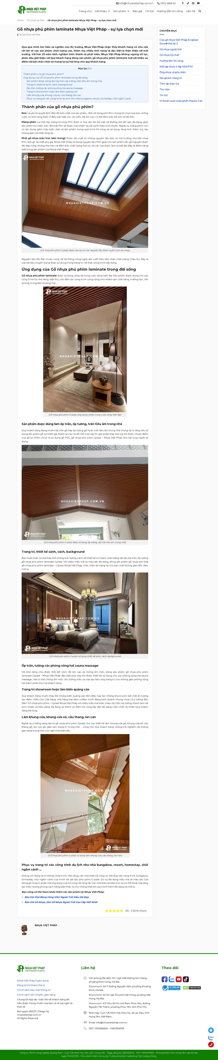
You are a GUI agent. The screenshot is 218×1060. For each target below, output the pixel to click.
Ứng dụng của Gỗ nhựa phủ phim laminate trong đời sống (55, 77)
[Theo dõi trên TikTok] (188, 3)
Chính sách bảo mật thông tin (34, 990)
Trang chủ (85, 11)
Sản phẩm (119, 11)
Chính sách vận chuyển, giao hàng (36, 994)
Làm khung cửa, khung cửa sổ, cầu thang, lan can (54, 95)
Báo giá (137, 11)
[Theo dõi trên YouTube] (198, 3)
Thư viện (165, 89)
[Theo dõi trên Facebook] (183, 3)
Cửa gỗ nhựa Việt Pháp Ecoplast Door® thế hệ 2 (179, 41)
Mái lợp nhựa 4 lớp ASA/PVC (176, 66)
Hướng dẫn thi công (170, 11)
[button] (200, 11)
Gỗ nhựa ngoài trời (171, 49)
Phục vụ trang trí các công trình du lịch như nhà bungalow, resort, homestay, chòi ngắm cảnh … (80, 98)
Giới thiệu (101, 11)
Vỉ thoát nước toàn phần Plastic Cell (181, 101)
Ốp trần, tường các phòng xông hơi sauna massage (55, 88)
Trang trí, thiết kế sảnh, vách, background (49, 84)
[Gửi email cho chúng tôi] (193, 3)
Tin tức (149, 11)
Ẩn (89, 68)
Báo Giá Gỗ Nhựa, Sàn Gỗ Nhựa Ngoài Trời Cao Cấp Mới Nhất (61, 902)
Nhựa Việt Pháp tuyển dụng (32, 980)
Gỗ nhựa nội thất (35, 20)
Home (20, 20)
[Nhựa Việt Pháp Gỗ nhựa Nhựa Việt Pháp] (32, 11)
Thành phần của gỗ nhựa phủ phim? (43, 74)
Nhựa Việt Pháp (33, 35)
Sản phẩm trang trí (171, 78)
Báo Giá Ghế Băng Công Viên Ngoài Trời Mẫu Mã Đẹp (57, 897)
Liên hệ (190, 11)
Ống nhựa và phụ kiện (173, 72)
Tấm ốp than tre (169, 83)
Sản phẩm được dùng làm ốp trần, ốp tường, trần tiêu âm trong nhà (64, 81)
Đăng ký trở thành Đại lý (31, 985)
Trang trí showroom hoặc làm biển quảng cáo (52, 91)
